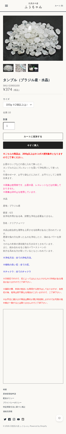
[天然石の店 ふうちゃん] (33, 5)
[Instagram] (14, 419)
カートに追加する (33, 136)
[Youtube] (18, 419)
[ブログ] (23, 419)
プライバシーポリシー (12, 403)
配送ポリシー (8, 398)
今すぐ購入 (33, 145)
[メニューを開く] (6, 5)
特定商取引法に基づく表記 (14, 407)
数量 (5, 119)
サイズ (6, 99)
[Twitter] (5, 419)
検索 (5, 389)
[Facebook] (9, 419)
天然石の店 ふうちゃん (19, 426)
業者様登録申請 (9, 394)
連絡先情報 (7, 411)
